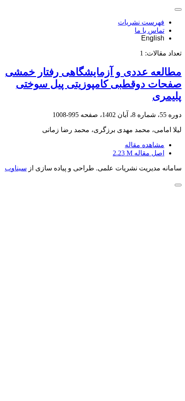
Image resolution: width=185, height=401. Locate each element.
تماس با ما (149, 30)
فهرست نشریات (141, 22)
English (152, 38)
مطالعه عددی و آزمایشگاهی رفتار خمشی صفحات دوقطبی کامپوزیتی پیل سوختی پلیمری (93, 84)
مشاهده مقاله (144, 144)
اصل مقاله (138, 153)
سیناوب (16, 168)
